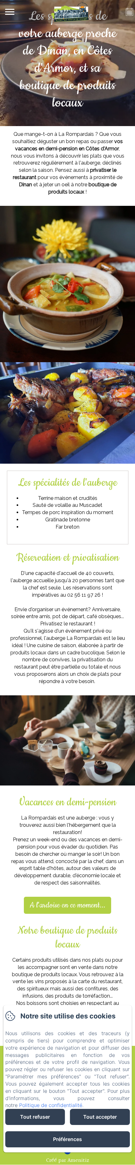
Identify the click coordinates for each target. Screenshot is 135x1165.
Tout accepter (100, 1117)
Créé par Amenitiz (67, 1160)
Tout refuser (35, 1117)
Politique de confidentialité (50, 1105)
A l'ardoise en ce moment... (67, 905)
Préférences (67, 1139)
